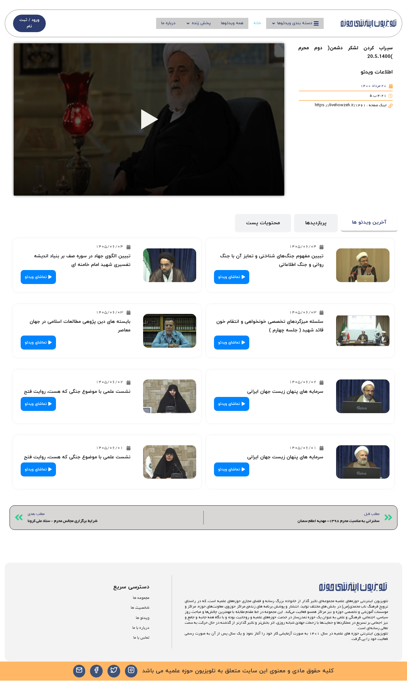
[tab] (369, 223)
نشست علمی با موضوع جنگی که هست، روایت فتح (77, 391)
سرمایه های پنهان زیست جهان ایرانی (285, 391)
